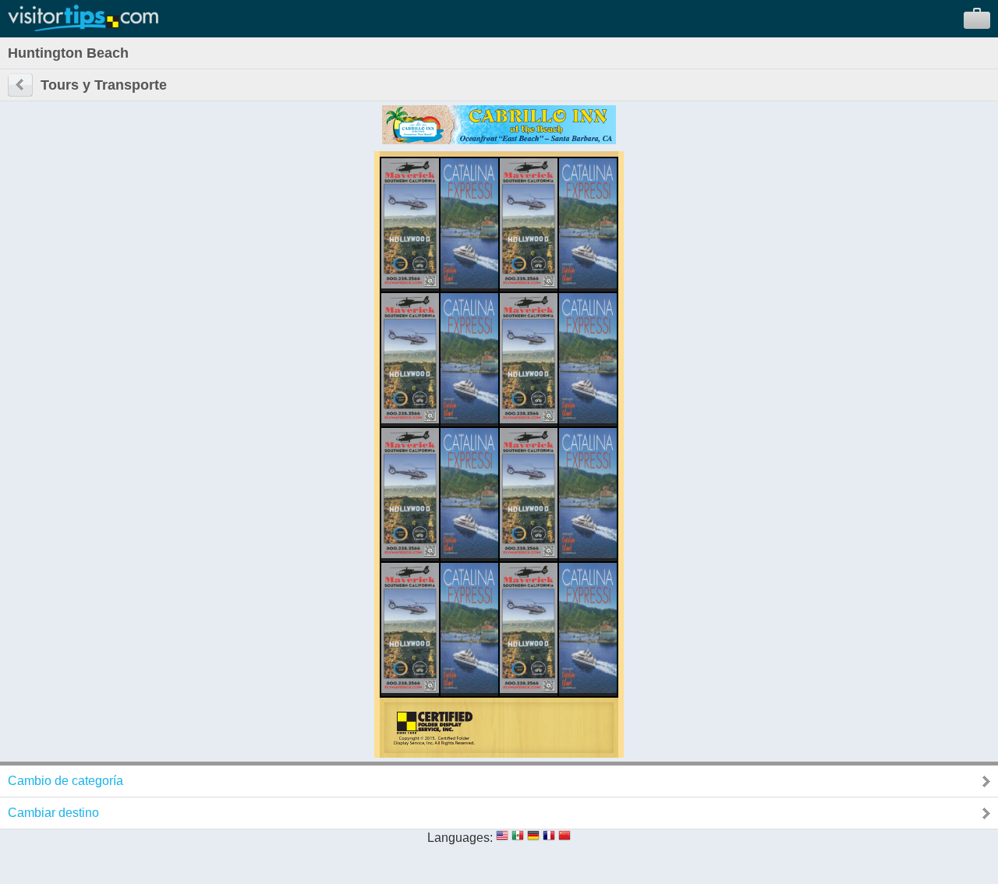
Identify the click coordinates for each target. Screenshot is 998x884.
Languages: (460, 837)
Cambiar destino (53, 812)
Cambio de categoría (65, 780)
